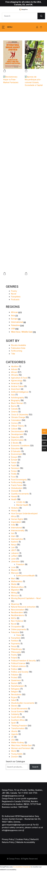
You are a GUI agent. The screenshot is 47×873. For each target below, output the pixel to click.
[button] (7, 27)
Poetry (14, 291)
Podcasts (15, 299)
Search (35, 767)
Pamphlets (15, 296)
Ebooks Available (18, 345)
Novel (13, 294)
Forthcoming (16, 351)
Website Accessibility (25, 842)
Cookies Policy (22, 839)
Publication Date (18, 348)
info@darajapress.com (12, 796)
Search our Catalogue (15, 761)
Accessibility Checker (21, 867)
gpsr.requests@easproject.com (16, 825)
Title (13, 354)
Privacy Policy (8, 839)
